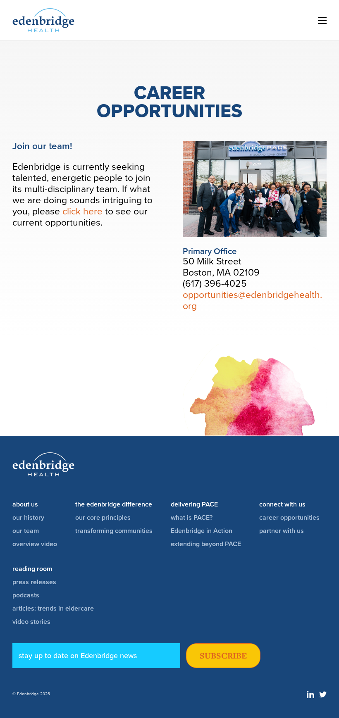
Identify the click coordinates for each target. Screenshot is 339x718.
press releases (34, 582)
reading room (32, 569)
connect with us (282, 504)
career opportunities (289, 517)
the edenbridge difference (113, 504)
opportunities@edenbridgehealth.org (252, 301)
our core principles (103, 517)
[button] (322, 20)
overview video (34, 544)
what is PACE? (191, 517)
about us (25, 504)
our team (25, 531)
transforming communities (114, 531)
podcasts (25, 595)
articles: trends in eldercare (53, 608)
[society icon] (310, 696)
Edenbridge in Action (201, 531)
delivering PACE (194, 504)
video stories (31, 621)
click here (82, 211)
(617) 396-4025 (215, 284)
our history (28, 517)
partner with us (281, 531)
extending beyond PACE (206, 544)
